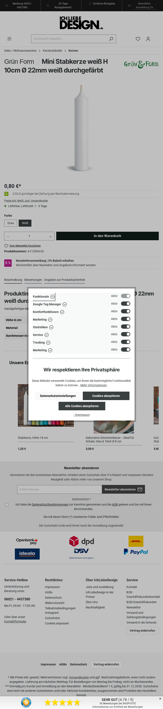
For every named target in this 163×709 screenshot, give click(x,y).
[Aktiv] (125, 296)
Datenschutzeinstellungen (58, 396)
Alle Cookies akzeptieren (82, 406)
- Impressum (81, 414)
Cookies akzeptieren (106, 396)
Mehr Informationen (93, 385)
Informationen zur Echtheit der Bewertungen (118, 706)
